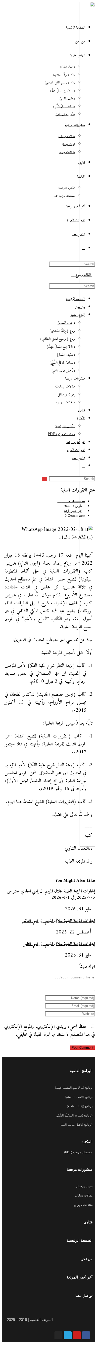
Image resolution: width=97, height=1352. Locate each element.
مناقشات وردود (65, 402)
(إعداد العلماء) (66, 323)
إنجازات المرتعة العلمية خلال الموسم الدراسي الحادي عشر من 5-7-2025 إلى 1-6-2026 (51, 894)
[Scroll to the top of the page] (93, 1346)
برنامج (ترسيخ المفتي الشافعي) (57, 339)
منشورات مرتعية (75, 378)
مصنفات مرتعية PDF (61, 434)
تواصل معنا (78, 458)
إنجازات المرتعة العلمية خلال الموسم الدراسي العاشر (58, 921)
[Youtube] (77, 1335)
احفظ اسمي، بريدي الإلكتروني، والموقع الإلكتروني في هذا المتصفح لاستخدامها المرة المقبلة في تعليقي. (49, 1030)
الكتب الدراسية (65, 426)
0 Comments (75, 516)
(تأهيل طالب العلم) (63, 370)
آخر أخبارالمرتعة (75, 442)
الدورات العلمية (76, 450)
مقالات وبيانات (65, 386)
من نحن (80, 307)
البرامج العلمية (77, 315)
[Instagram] (58, 1335)
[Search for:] (72, 275)
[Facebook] (86, 1335)
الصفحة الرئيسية (75, 299)
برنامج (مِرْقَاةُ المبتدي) (62, 331)
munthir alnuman (71, 501)
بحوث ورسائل (66, 394)
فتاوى (81, 410)
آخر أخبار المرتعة (73, 511)
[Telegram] (68, 1335)
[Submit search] (45, 478)
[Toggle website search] (83, 248)
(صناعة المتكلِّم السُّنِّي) (62, 362)
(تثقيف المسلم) (66, 354)
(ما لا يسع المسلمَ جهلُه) (61, 347)
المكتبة (81, 418)
